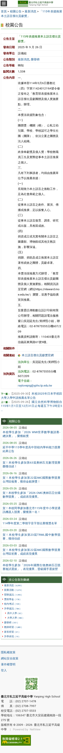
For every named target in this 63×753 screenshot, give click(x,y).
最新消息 (13, 585)
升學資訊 (12, 608)
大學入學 (15, 617)
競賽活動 (13, 589)
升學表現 (11, 636)
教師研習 (13, 627)
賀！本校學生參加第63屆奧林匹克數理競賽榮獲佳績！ (32, 464)
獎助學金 (12, 599)
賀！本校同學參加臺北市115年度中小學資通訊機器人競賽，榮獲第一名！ (32, 510)
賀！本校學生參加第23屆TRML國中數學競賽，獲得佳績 (32, 536)
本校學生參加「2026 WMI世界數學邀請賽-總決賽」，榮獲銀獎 (32, 434)
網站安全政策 (9, 658)
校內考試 (12, 603)
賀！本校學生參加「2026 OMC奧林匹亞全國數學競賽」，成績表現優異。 (32, 494)
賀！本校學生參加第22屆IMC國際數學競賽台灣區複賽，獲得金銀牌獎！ (32, 479)
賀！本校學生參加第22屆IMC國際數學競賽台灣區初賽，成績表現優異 (32, 551)
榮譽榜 (11, 622)
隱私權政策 (8, 652)
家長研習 (11, 631)
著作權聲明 (8, 664)
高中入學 (14, 613)
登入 (4, 670)
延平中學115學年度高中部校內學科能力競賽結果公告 (32, 449)
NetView (35, 729)
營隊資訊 (13, 594)
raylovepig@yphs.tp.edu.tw (35, 385)
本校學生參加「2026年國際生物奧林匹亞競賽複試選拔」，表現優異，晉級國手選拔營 (32, 567)
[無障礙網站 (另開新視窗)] (31, 740)
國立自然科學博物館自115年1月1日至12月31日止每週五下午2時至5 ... (31, 406)
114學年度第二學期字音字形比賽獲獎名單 (30, 523)
